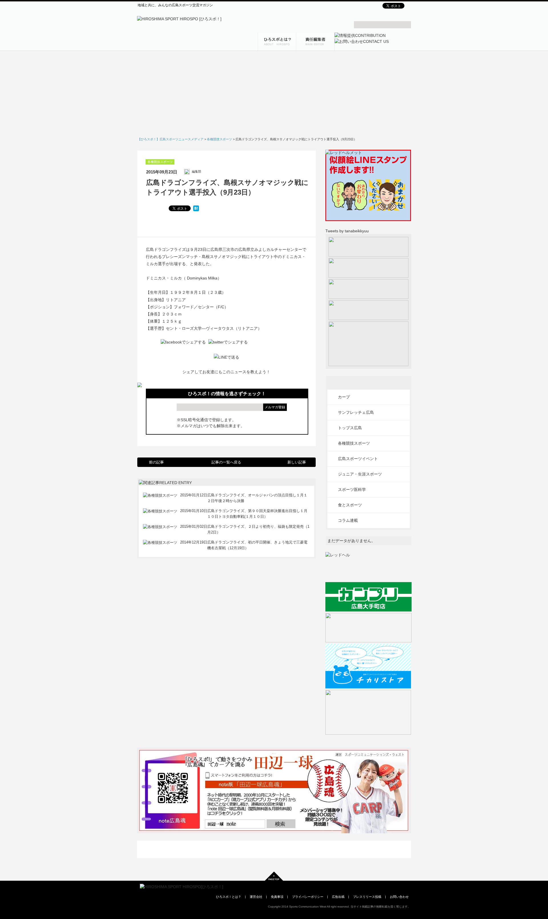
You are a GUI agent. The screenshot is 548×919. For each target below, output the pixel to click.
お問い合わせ (399, 896)
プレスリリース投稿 (367, 896)
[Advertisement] (274, 96)
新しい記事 (296, 462)
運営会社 (256, 896)
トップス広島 (350, 427)
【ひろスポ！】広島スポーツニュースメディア (171, 139)
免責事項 (277, 896)
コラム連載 (348, 520)
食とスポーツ (350, 505)
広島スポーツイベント (358, 458)
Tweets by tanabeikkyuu (347, 231)
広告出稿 (338, 896)
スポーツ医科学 (352, 489)
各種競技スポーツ (160, 161)
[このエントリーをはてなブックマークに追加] (196, 208)
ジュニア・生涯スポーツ (360, 474)
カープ (344, 397)
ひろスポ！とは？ (228, 896)
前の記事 (156, 462)
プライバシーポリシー (307, 896)
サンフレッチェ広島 (356, 412)
